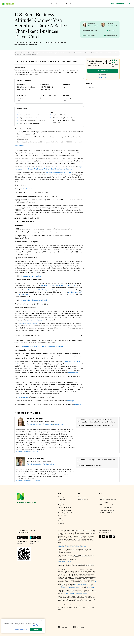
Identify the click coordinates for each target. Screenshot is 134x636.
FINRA (91, 581)
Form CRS (77, 584)
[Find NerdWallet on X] (100, 536)
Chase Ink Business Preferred (28, 323)
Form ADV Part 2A (86, 584)
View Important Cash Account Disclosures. (75, 593)
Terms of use (103, 497)
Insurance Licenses (85, 556)
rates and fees (73, 373)
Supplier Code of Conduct (107, 499)
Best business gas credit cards (32, 276)
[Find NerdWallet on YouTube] (103, 536)
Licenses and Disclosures (79, 546)
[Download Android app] (35, 537)
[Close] (42, 621)
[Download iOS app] (22, 537)
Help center (82, 497)
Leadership (61, 499)
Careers (60, 502)
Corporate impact (64, 505)
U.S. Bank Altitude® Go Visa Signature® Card (40, 290)
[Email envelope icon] (34, 424)
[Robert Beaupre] (103, 24)
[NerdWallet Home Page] (9, 4)
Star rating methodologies (66, 513)
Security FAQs (83, 499)
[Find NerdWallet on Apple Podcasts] (110, 536)
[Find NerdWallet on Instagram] (107, 536)
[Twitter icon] (48, 424)
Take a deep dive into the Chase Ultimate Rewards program (42, 346)
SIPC (95, 581)
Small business (28, 189)
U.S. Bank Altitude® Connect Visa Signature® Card (58, 285)
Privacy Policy (62, 586)
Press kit (61, 520)
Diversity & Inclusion (64, 507)
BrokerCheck (90, 587)
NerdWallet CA (81, 627)
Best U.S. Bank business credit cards (34, 300)
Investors (61, 523)
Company (61, 497)
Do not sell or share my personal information (106, 511)
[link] (103, 87)
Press (59, 518)
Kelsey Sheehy (92, 26)
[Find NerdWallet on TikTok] (114, 536)
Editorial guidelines (64, 510)
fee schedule (75, 587)
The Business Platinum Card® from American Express (53, 169)
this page (70, 401)
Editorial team (62, 515)
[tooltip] (22, 98)
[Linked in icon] (58, 424)
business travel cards (34, 320)
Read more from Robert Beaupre (28, 480)
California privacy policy (107, 505)
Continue (36, 629)
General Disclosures (66, 587)
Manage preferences (21, 629)
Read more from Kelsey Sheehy (27, 451)
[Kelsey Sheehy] (84, 24)
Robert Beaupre (111, 26)
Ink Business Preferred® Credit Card (58, 172)
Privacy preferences (105, 507)
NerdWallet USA (65, 627)
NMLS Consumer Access (64, 546)
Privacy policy (103, 502)
